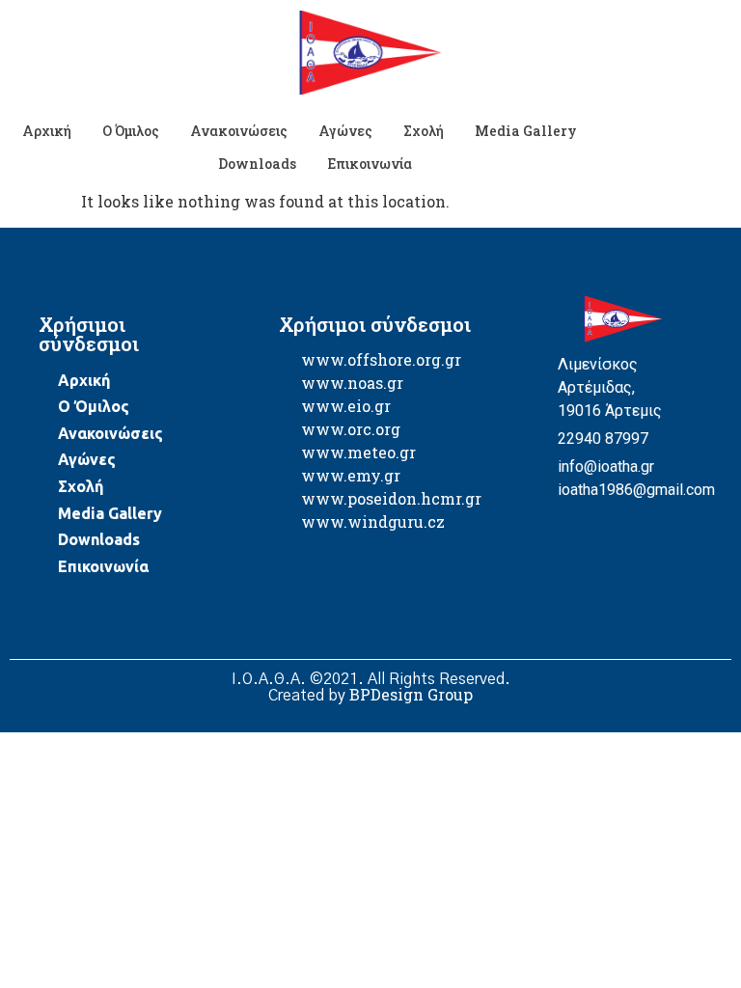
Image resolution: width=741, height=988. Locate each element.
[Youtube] (576, 516)
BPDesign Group (411, 694)
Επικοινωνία (369, 163)
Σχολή (423, 131)
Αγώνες (345, 131)
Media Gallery (526, 131)
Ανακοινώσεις (239, 131)
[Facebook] (542, 516)
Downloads (257, 163)
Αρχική (46, 131)
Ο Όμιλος (130, 131)
